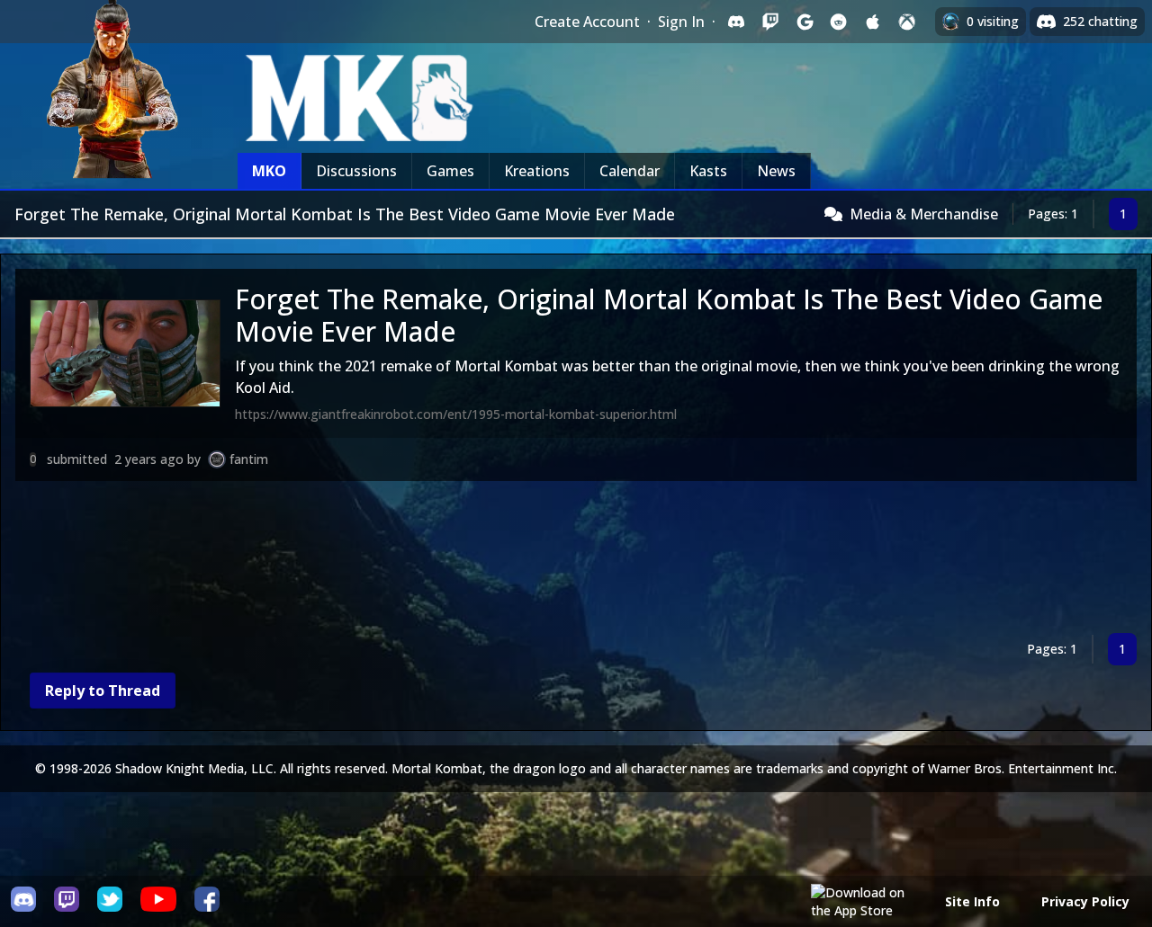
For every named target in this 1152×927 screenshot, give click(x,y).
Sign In (681, 21)
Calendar (629, 171)
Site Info (972, 901)
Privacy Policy (1085, 901)
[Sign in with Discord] (736, 21)
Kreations (537, 171)
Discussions (356, 171)
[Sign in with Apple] (873, 21)
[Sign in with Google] (804, 21)
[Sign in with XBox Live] (907, 21)
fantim (249, 459)
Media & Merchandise (924, 214)
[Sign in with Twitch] (770, 21)
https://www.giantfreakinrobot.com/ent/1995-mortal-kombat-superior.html (456, 414)
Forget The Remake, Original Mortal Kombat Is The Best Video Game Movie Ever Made (668, 315)
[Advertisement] (555, 561)
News (776, 171)
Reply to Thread (102, 690)
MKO (269, 171)
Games (450, 171)
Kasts (708, 171)
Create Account (587, 21)
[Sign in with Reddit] (838, 21)
